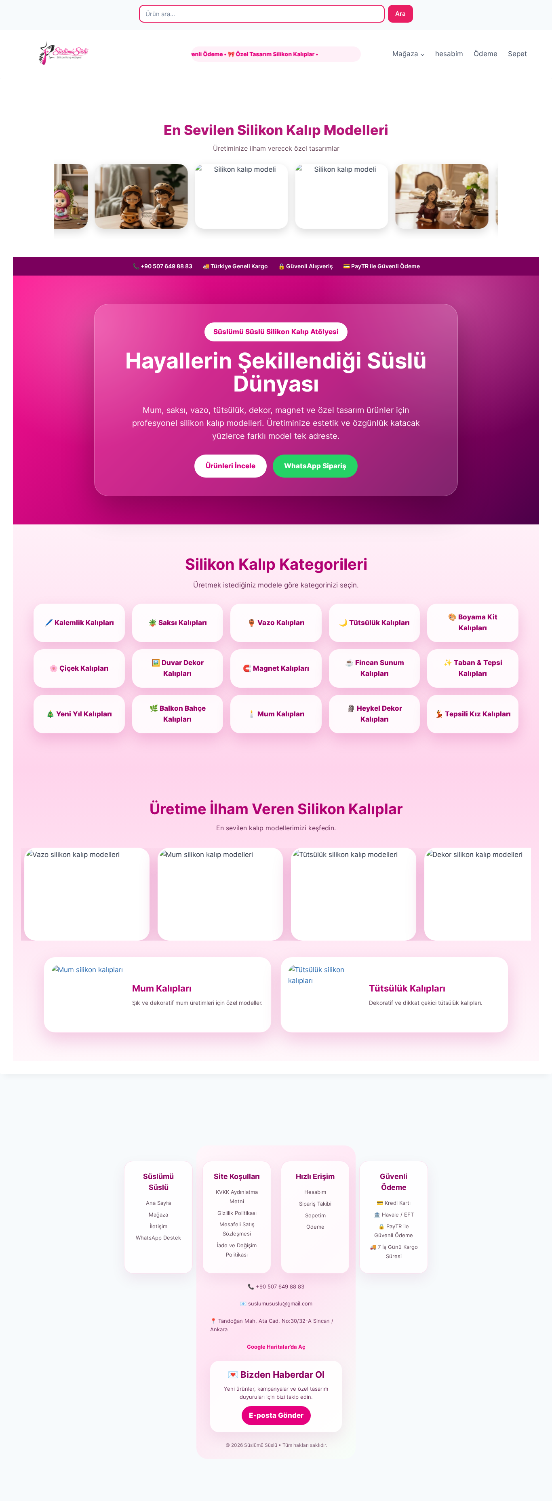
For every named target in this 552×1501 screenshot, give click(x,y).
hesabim (449, 54)
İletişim (158, 1226)
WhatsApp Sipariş (315, 466)
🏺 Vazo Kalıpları (276, 623)
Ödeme (485, 54)
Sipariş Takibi (315, 1203)
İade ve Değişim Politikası (237, 1250)
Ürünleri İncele (230, 466)
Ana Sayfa (158, 1203)
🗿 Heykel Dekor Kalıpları (374, 713)
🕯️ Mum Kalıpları (276, 714)
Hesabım (315, 1192)
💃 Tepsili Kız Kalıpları (473, 714)
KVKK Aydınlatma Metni (237, 1196)
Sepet (517, 54)
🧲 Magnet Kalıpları (276, 668)
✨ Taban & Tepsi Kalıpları (473, 668)
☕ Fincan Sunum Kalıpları (374, 668)
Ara (400, 13)
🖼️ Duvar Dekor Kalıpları (178, 668)
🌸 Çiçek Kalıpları (79, 668)
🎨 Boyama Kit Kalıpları (472, 622)
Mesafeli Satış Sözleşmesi (237, 1229)
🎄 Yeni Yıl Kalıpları (79, 714)
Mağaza (158, 1214)
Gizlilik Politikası (237, 1213)
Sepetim (315, 1215)
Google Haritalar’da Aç (276, 1346)
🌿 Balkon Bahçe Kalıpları (178, 713)
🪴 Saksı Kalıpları (177, 623)
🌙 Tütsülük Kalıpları (374, 623)
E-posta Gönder (276, 1415)
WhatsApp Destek (158, 1237)
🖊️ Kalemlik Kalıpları (79, 623)
